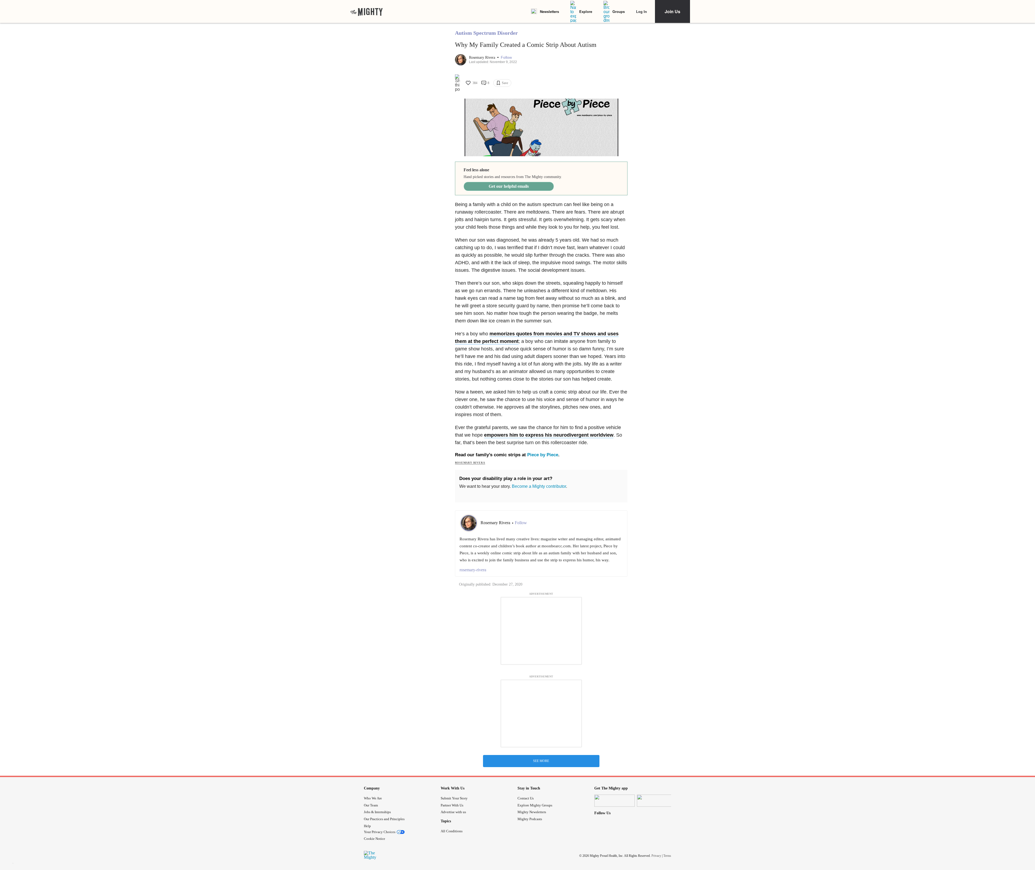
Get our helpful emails (509, 186)
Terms (667, 856)
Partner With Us (452, 805)
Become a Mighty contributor (539, 486)
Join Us (672, 11)
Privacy (656, 856)
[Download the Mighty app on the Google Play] (657, 801)
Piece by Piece (542, 454)
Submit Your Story (454, 798)
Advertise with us (453, 812)
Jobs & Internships (377, 812)
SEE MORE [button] (541, 761)
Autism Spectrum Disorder (486, 33)
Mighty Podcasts (530, 819)
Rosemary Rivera (482, 57)
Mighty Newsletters (532, 812)
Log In (641, 11)
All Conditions (452, 831)
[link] (366, 11)
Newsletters (549, 11)
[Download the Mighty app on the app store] (614, 801)
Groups (618, 11)
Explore (585, 11)
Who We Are (373, 798)
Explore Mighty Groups (535, 805)
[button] (506, 57)
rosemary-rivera (473, 570)
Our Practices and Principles (384, 819)
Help (367, 826)
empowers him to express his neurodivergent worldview (548, 435)
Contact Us (526, 798)
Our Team (371, 805)
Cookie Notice (374, 839)
